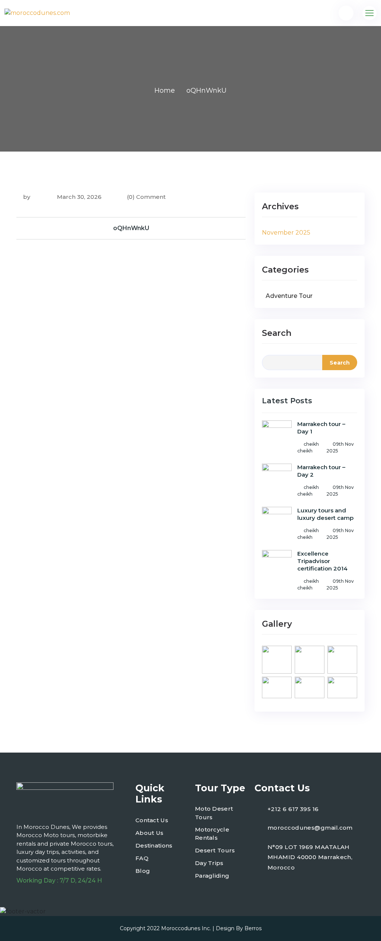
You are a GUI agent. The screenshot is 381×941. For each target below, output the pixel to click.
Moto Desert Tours (214, 813)
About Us (149, 832)
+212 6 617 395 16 (293, 809)
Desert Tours (215, 850)
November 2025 (286, 232)
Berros (253, 928)
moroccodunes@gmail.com (310, 827)
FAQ (141, 858)
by (26, 196)
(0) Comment (146, 196)
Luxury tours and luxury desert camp (325, 514)
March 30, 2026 (78, 196)
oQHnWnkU (131, 228)
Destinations (154, 845)
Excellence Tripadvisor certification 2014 (322, 561)
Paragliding (212, 875)
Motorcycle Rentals (212, 834)
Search (276, 333)
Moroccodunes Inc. (186, 928)
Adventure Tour (289, 295)
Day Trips (209, 863)
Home (164, 90)
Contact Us (151, 820)
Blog (142, 870)
